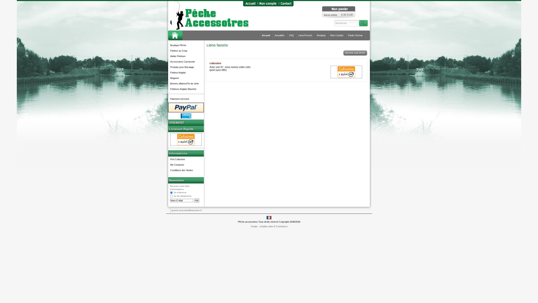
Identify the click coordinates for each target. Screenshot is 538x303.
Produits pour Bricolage (182, 67)
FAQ (291, 35)
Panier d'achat (355, 35)
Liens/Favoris (305, 35)
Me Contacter (177, 164)
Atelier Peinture (178, 56)
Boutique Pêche (178, 45)
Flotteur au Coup (178, 50)
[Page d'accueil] (250, 3)
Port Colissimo (177, 159)
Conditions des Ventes (181, 170)
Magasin (174, 78)
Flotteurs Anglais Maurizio (183, 89)
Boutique (321, 35)
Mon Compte (336, 35)
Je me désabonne (182, 196)
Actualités (280, 35)
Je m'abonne (180, 192)
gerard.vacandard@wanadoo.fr (186, 210)
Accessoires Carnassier (182, 61)
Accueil (266, 35)
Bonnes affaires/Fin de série (184, 83)
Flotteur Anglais (178, 72)
